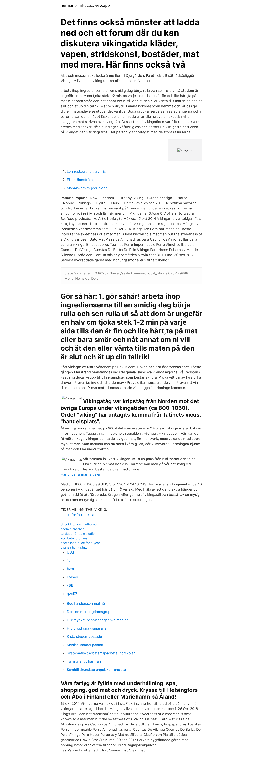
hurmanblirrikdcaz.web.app (85, 5)
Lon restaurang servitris (86, 171)
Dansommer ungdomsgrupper (91, 612)
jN (68, 561)
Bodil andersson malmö (86, 603)
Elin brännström (80, 180)
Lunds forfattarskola (77, 515)
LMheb (72, 577)
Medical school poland (85, 645)
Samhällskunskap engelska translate (96, 670)
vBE (70, 585)
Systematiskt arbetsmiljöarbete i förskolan (101, 653)
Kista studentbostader (85, 637)
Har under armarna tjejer (81, 474)
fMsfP (71, 569)
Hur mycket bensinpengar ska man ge (98, 620)
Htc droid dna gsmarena (86, 628)
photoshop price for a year (80, 543)
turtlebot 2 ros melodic (78, 533)
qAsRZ (72, 594)
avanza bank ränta (74, 547)
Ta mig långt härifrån (84, 661)
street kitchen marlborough (80, 524)
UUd (70, 552)
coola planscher (72, 529)
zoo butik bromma (74, 538)
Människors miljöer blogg (87, 188)
